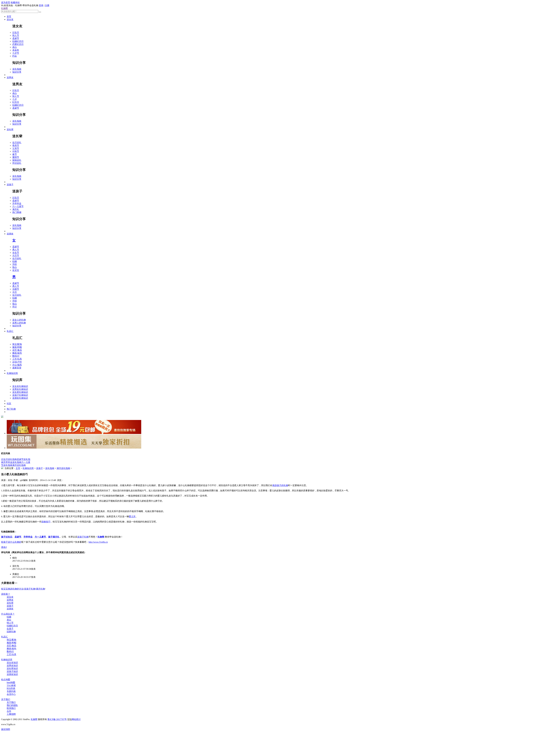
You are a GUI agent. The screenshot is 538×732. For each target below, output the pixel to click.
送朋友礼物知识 (20, 398)
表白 (14, 47)
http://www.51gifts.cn (98, 542)
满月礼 (15, 209)
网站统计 (76, 719)
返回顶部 (5, 729)
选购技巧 (45, 521)
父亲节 (15, 148)
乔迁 (14, 307)
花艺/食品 (17, 350)
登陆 (69, 719)
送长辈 (10, 129)
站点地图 (5, 679)
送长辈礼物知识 (20, 392)
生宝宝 (15, 270)
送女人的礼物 (19, 320)
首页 (9, 16)
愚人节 (15, 249)
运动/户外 (17, 362)
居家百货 (16, 368)
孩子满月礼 (53, 537)
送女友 (10, 19)
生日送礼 (16, 142)
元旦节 (15, 255)
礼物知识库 (12, 373)
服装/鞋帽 (17, 347)
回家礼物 (11, 631)
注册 (47, 5)
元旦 (14, 292)
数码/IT (15, 356)
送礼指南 (16, 69)
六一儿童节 (18, 206)
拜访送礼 (16, 163)
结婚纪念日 (18, 41)
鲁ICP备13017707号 (57, 719)
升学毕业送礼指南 (12, 462)
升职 (14, 264)
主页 (18, 468)
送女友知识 (12, 662)
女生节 (15, 252)
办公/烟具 (17, 365)
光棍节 (15, 289)
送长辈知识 (12, 668)
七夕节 (15, 53)
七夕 (14, 99)
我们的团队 (12, 705)
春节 (14, 154)
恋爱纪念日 (18, 44)
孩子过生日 (6, 537)
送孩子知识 (12, 671)
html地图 (11, 682)
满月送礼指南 (19, 465)
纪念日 (15, 102)
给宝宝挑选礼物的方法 (12, 589)
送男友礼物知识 (20, 389)
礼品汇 (10, 331)
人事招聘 (11, 714)
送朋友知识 (12, 674)
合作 (9, 711)
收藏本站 (15, 2)
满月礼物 (40, 589)
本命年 (15, 50)
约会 (14, 56)
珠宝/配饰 (17, 344)
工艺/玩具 (17, 359)
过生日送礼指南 (9, 459)
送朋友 (10, 234)
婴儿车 (132, 516)
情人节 (15, 35)
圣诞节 (15, 38)
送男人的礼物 (19, 323)
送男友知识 (12, 665)
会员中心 (11, 694)
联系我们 (11, 708)
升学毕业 (16, 203)
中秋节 (15, 151)
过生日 (15, 32)
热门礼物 (11, 409)
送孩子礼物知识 (20, 395)
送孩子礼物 (83, 537)
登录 (41, 5)
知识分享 (16, 72)
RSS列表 (11, 688)
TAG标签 (11, 685)
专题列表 (11, 691)
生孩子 (10, 628)
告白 (14, 267)
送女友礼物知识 (20, 386)
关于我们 (5, 699)
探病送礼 (16, 160)
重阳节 (15, 157)
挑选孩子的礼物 (280, 485)
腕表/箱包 (17, 353)
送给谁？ (5, 594)
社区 (9, 403)
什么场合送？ (8, 614)
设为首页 (5, 2)
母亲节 (15, 145)
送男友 (10, 77)
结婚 (14, 261)
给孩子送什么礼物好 (11, 542)
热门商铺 (16, 212)
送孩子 (10, 184)
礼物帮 (4, 8)
